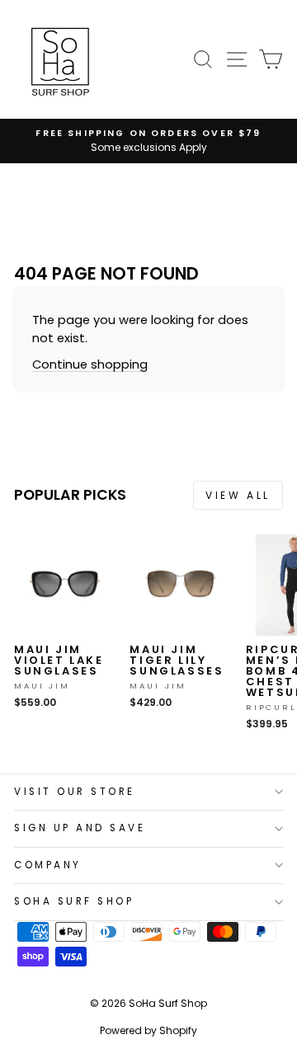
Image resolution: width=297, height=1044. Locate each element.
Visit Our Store (74, 791)
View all (238, 495)
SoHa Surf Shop (74, 901)
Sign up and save (80, 828)
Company (48, 865)
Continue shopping (90, 364)
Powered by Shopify (148, 1030)
